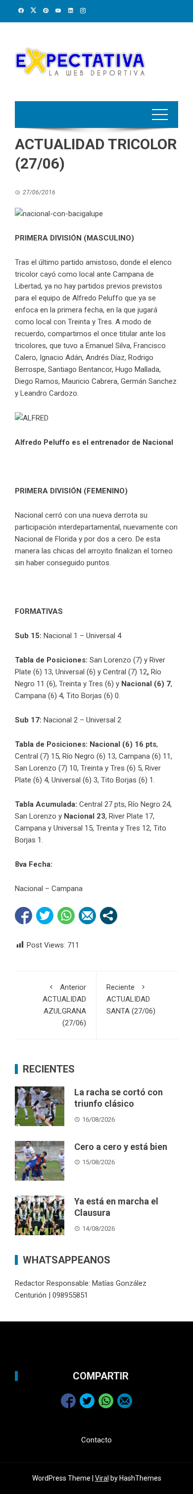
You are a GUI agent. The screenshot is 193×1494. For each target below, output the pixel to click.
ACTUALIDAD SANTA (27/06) (130, 999)
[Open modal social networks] (108, 915)
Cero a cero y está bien (120, 1146)
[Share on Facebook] (23, 915)
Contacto (96, 1439)
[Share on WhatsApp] (66, 915)
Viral (102, 1478)
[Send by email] (87, 915)
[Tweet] (44, 915)
